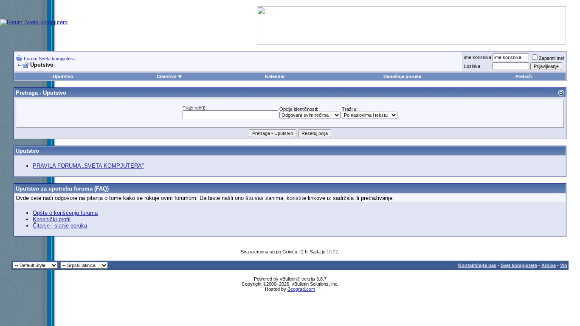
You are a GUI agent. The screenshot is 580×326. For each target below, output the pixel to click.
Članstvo (167, 76)
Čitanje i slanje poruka (60, 225)
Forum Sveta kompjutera (49, 58)
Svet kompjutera (519, 265)
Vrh (563, 265)
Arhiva (548, 265)
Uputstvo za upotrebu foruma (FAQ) (62, 188)
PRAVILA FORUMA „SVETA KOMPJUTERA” (88, 166)
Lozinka (472, 66)
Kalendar (275, 76)
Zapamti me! (551, 58)
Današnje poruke (402, 76)
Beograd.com (301, 289)
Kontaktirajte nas (477, 265)
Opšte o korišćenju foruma (65, 213)
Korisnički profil (51, 219)
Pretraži (523, 76)
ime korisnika (477, 57)
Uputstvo (63, 76)
